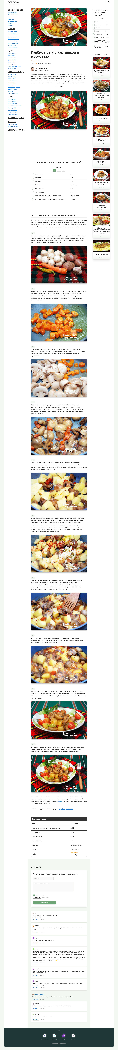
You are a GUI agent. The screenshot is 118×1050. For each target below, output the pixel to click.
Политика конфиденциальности (59, 1043)
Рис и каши (11, 85)
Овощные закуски (12, 12)
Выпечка (12, 121)
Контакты (73, 1039)
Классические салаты (13, 39)
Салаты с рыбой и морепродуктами (12, 34)
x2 (59, 170)
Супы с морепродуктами (14, 66)
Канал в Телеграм (54, 1039)
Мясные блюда (12, 74)
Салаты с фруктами (13, 43)
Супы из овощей (12, 53)
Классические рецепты (14, 87)
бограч (60, 801)
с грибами (62, 809)
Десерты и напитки (16, 130)
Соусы (9, 17)
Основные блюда (16, 72)
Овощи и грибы (12, 78)
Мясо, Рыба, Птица (13, 14)
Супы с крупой (11, 60)
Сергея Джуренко (13, 2)
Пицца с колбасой (12, 101)
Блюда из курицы (12, 80)
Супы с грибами (12, 62)
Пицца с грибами (12, 110)
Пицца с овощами (12, 103)
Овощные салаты (12, 31)
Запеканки (10, 91)
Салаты (11, 29)
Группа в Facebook (45, 1039)
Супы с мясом (11, 55)
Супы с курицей (12, 57)
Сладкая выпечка (12, 124)
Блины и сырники (16, 117)
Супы (10, 51)
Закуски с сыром (12, 21)
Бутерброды (11, 19)
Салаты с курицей (12, 37)
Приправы (10, 25)
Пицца (11, 97)
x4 (63, 170)
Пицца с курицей (12, 112)
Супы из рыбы (11, 64)
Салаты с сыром (12, 41)
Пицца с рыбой (12, 108)
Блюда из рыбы (12, 83)
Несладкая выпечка (13, 126)
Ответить (35, 919)
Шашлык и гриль (12, 89)
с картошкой (69, 809)
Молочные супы (12, 68)
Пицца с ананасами (13, 114)
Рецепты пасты (12, 76)
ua (105, 1)
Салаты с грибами (13, 47)
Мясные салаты (12, 45)
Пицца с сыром (12, 99)
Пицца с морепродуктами (14, 105)
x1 (54, 170)
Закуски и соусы (15, 10)
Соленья (10, 23)
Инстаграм (64, 1039)
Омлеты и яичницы (13, 93)
